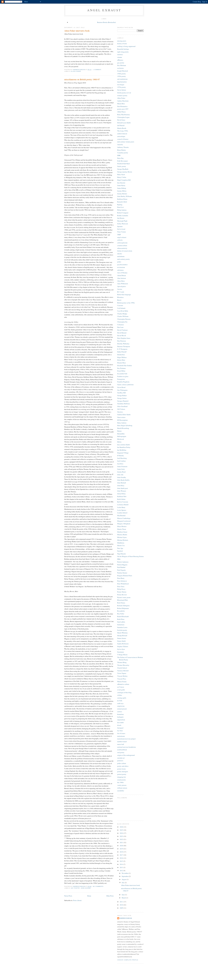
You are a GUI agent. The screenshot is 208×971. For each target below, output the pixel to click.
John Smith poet (122, 488)
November (125, 873)
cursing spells (121, 698)
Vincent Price (121, 679)
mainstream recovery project (126, 739)
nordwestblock (122, 750)
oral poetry (120, 752)
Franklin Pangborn (123, 382)
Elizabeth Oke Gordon (124, 365)
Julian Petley (121, 494)
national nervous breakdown (126, 747)
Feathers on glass (122, 376)
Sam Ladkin (121, 622)
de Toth (119, 701)
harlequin (120, 717)
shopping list (121, 777)
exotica (119, 711)
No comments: (98, 886)
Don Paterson (121, 341)
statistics (120, 54)
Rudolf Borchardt (123, 616)
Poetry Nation (121, 592)
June (123, 895)
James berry (121, 469)
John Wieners (121, 491)
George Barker (122, 395)
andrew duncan (122, 133)
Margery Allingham (123, 524)
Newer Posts (68, 896)
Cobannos (120, 325)
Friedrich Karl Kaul (123, 163)
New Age (120, 548)
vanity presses (121, 785)
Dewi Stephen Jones (123, 338)
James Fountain (122, 466)
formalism (120, 714)
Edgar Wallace (122, 357)
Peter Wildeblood (123, 584)
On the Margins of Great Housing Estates (130, 556)
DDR (118, 155)
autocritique (121, 136)
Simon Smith (121, 641)
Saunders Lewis (122, 627)
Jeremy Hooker (122, 194)
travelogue (120, 84)
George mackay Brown (124, 172)
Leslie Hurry (121, 507)
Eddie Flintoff (121, 352)
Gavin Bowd (121, 387)
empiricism (120, 706)
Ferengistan (121, 379)
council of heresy (122, 139)
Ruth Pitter (120, 619)
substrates (120, 270)
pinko (119, 262)
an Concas (120, 687)
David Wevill (121, 335)
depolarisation (122, 82)
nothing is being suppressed (126, 46)
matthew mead (122, 741)
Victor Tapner (121, 673)
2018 (122, 852)
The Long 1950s (122, 131)
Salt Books (120, 218)
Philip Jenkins (122, 210)
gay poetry (75, 888)
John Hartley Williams (124, 196)
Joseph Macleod (122, 71)
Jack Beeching (122, 458)
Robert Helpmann (123, 608)
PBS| (118, 559)
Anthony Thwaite (123, 147)
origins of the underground (126, 755)
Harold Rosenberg (123, 428)
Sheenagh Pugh (122, 221)
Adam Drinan (121, 275)
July (123, 882)
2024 (122, 833)
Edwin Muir (121, 360)
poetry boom (121, 769)
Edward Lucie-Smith (124, 123)
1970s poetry (121, 87)
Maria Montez (122, 526)
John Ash (120, 475)
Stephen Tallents (122, 646)
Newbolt (120, 551)
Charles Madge (122, 314)
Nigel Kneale (121, 554)
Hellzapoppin (121, 436)
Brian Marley (121, 150)
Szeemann (120, 652)
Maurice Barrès (122, 534)
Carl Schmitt (121, 308)
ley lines (120, 731)
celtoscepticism (122, 243)
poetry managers (122, 771)
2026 (122, 827)
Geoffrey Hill (121, 393)
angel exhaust (104, 10)
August (124, 879)
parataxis (120, 760)
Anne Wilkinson (122, 283)
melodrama (120, 256)
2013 (122, 867)
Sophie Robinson (123, 644)
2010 (122, 905)
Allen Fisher (76, 71)
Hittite (119, 442)
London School (122, 513)
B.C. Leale (120, 292)
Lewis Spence (121, 510)
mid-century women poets (125, 142)
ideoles (119, 254)
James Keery (121, 185)
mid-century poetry (123, 259)
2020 (122, 845)
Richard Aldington (123, 605)
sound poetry (121, 780)
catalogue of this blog (124, 692)
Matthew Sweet (122, 532)
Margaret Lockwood (123, 521)
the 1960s (120, 782)
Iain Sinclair (121, 183)
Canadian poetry (122, 153)
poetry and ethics (122, 766)
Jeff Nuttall (120, 125)
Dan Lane (120, 327)
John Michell (121, 483)
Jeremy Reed (121, 472)
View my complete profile (127, 960)
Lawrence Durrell (122, 504)
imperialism (121, 720)
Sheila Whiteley (122, 633)
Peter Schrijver (122, 581)
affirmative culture (123, 684)
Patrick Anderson (122, 562)
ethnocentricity (122, 248)
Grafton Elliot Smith (123, 414)
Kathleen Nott (121, 496)
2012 (122, 870)
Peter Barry (120, 578)
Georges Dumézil (122, 401)
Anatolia (120, 144)
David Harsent (122, 333)
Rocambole (121, 611)
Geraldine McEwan (123, 404)
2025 (122, 830)
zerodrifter (120, 791)
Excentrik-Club (122, 374)
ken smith (120, 722)
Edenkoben (121, 354)
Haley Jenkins (121, 423)
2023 (122, 836)
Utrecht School (122, 668)
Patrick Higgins (122, 565)
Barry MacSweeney (123, 114)
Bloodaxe (120, 297)
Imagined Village (123, 453)
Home (89, 896)
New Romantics (122, 106)
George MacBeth (122, 169)
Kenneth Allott (122, 202)
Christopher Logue (123, 117)
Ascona (119, 289)
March (124, 898)
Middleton (120, 543)
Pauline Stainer (122, 573)
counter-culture (122, 245)
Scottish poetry (122, 630)
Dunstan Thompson (123, 346)
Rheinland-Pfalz (122, 600)
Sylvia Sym (121, 649)
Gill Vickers (121, 409)
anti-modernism (122, 79)
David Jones (121, 120)
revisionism (121, 267)
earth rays (120, 703)
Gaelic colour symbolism (125, 384)
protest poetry (121, 774)
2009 (122, 908)
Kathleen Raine (122, 199)
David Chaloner (122, 330)
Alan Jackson (121, 278)
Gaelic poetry (121, 166)
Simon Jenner (121, 638)
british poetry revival (124, 93)
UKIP (119, 234)
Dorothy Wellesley (123, 344)
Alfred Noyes (121, 112)
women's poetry (122, 95)
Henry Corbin (121, 177)
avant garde (121, 690)
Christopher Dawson (123, 319)
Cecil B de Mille (122, 311)
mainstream (121, 736)
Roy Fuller (120, 614)
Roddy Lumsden (122, 215)
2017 (122, 855)
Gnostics (120, 412)
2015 (122, 861)
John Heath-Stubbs (123, 480)
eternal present (122, 709)
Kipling (119, 204)
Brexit (119, 300)
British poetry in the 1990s (126, 303)
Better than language (124, 294)
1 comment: (97, 69)
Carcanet (120, 305)
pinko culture (121, 763)
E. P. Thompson (122, 349)
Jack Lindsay (121, 461)
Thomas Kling (122, 662)
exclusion (120, 68)
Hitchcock (120, 439)
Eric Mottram (121, 65)
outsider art (121, 758)
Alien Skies (121, 281)
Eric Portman (121, 368)
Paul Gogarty (121, 570)
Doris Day (120, 158)
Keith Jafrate (121, 499)
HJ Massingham (122, 420)
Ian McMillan (121, 450)
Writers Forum (121, 681)
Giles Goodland (122, 406)
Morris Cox (121, 545)
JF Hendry (120, 455)
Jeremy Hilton (121, 191)
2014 (122, 864)
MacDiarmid (121, 515)
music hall (120, 744)
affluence (120, 60)
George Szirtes (122, 398)
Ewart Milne (121, 371)
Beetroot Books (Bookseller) (106, 22)
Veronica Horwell (123, 671)
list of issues (121, 733)
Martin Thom (121, 529)
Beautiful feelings (123, 49)
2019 (122, 849)
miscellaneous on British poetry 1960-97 (82, 79)
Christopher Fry (122, 322)
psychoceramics (122, 264)
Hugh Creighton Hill (124, 180)
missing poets (121, 41)
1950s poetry (121, 76)
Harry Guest (121, 174)
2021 (122, 842)
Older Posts (110, 896)
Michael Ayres (122, 537)
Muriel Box (121, 104)
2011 (122, 902)
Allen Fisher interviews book (77, 30)
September (125, 876)
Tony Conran (121, 232)
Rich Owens (121, 603)
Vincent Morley (122, 676)
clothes (119, 695)
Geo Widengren (122, 390)
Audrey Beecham (122, 101)
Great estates (121, 417)
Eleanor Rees (121, 363)
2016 (122, 858)
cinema (119, 57)
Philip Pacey (121, 589)
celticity (120, 240)
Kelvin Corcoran (122, 502)
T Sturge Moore (122, 654)
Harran (119, 431)
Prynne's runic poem (123, 597)
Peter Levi (120, 207)
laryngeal (120, 728)
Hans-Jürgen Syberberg (124, 425)
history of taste (122, 43)
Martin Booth (121, 128)
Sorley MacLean (122, 224)
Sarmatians (120, 625)
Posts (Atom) (77, 900)
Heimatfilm (120, 434)
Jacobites (120, 464)
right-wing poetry (123, 52)
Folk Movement (122, 161)
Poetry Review (122, 595)
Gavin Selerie (121, 90)
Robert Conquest (122, 213)
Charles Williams (122, 316)
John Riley (120, 485)
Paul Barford (121, 567)
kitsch (119, 725)
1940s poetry (121, 74)
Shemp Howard (122, 635)
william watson (122, 788)
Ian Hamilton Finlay (123, 447)
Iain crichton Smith (123, 445)
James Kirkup (121, 188)
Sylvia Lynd (121, 229)
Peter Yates (120, 586)
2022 (122, 839)
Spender (120, 226)
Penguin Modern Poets (124, 575)
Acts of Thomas (122, 273)
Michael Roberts (122, 540)
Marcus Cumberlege (123, 518)
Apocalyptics (121, 286)
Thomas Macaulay (123, 665)
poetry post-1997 (122, 109)
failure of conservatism (124, 251)
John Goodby (86, 888)
